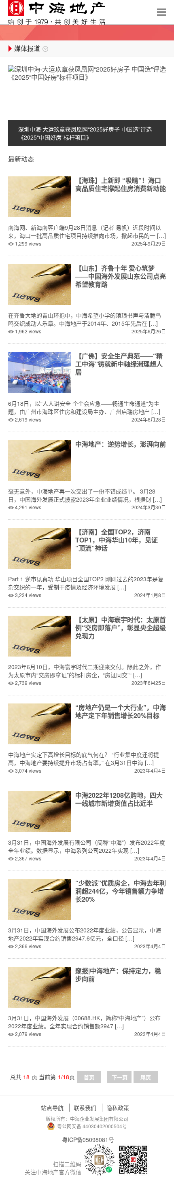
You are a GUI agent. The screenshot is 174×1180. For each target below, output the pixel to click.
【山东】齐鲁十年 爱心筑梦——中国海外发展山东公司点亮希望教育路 (120, 276)
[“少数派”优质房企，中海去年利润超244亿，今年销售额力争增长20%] (39, 898)
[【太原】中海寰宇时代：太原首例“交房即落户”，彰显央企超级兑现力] (39, 635)
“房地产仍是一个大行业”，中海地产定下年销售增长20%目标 (120, 711)
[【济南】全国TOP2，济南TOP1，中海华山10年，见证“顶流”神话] (39, 547)
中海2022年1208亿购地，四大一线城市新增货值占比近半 (119, 799)
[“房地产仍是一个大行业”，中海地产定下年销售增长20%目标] (39, 723)
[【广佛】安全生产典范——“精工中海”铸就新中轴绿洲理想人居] (39, 371)
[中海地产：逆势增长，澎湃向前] (39, 459)
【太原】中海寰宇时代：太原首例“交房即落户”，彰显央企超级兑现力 (120, 627)
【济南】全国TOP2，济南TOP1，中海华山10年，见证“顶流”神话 (116, 540)
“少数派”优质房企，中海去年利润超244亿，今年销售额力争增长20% (120, 891)
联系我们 (85, 1108)
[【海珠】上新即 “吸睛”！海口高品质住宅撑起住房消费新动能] (39, 196)
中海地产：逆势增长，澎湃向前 (120, 444)
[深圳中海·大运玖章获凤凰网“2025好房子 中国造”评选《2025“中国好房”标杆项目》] (87, 72)
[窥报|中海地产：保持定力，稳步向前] (39, 986)
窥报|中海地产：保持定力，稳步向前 (118, 974)
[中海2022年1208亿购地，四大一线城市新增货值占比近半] (39, 811)
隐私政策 (117, 1108)
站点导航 (52, 1108)
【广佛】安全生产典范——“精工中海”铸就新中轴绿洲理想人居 (119, 364)
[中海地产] (56, 12)
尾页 (145, 1077)
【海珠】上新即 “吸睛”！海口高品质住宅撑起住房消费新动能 (120, 184)
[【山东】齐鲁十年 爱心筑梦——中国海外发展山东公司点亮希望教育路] (39, 283)
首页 (89, 1077)
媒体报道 (27, 48)
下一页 (119, 1077)
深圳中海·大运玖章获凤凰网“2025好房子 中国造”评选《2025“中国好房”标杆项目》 (85, 133)
